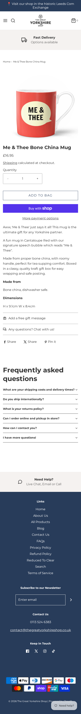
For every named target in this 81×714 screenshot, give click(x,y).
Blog (40, 528)
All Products (40, 522)
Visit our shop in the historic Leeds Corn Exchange (43, 5)
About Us (40, 516)
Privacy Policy (40, 547)
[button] (40, 106)
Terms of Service (40, 573)
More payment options (40, 218)
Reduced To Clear (40, 560)
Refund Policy (41, 554)
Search (40, 566)
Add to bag (40, 195)
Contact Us (40, 535)
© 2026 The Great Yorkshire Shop (27, 701)
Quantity (10, 170)
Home (6, 61)
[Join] (70, 600)
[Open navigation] (5, 20)
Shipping (10, 163)
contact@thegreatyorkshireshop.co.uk (40, 630)
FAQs (41, 541)
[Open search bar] (14, 20)
